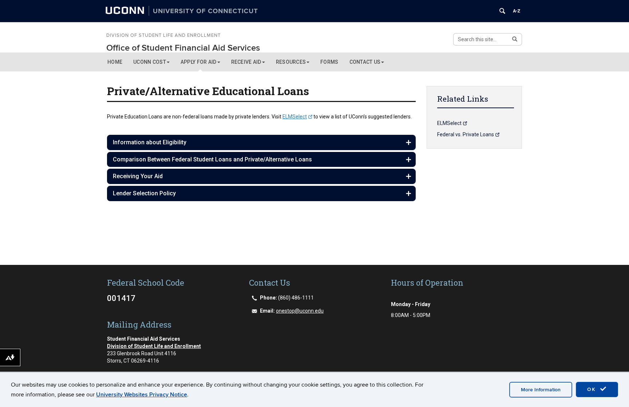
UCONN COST (149, 62)
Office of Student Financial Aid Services (183, 48)
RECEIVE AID (246, 62)
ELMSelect (294, 117)
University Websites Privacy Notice (141, 394)
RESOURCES (291, 62)
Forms (329, 62)
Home (114, 62)
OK (592, 389)
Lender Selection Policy (144, 193)
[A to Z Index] (516, 11)
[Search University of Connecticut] (502, 11)
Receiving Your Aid (138, 176)
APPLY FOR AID (199, 62)
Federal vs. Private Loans (465, 134)
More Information (541, 390)
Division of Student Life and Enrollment (163, 35)
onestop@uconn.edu (300, 311)
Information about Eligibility (149, 142)
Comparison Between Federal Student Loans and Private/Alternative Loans (212, 159)
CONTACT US (365, 62)
